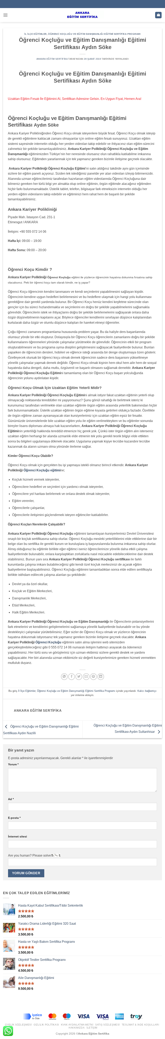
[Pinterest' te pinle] (93, 676)
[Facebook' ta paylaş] (71, 676)
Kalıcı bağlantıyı (147, 690)
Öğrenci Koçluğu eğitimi (42, 470)
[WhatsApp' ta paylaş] (64, 676)
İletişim (92, 1027)
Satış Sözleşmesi (107, 1024)
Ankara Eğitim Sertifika (52, 59)
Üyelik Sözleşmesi (18, 1024)
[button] (5, 15)
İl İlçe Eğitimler (35, 34)
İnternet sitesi (17, 836)
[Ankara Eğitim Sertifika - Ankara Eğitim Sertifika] (82, 15)
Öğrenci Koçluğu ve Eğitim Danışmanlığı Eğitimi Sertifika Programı (94, 34)
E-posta (14, 817)
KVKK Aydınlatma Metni (77, 1024)
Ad (11, 799)
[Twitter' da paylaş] (78, 676)
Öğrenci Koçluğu (48, 642)
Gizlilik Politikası (46, 1024)
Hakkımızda (77, 1027)
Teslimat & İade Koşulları (140, 1024)
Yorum (13, 764)
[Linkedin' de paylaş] (100, 676)
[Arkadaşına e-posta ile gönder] (86, 676)
